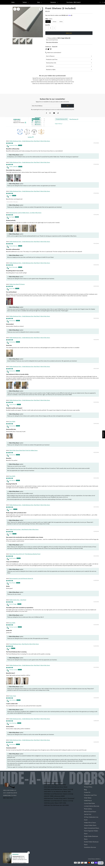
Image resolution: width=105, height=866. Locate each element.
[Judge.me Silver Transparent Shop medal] (27, 132)
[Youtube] (54, 113)
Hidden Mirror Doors (90, 822)
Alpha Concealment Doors (91, 828)
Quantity (47, 25)
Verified (30, 137)
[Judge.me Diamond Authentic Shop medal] (20, 132)
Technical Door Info (51, 63)
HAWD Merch (88, 800)
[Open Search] (100, 2)
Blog (85, 789)
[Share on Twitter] (49, 49)
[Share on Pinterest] (50, 49)
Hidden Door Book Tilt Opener (17, 284)
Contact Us (87, 792)
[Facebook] (46, 113)
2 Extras (54, 21)
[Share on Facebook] (46, 49)
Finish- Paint (12, 696)
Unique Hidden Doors (90, 825)
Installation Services (90, 847)
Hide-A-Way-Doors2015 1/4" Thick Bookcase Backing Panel (24, 554)
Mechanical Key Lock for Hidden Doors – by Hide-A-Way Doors (25, 212)
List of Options (50, 66)
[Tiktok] (58, 113)
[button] (38, 117)
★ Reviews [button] (103, 434)
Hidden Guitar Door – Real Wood (17, 599)
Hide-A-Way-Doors (18, 863)
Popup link (54, 46)
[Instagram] (50, 113)
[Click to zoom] (40, 9)
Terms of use (88, 784)
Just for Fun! (87, 814)
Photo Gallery (88, 809)
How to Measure (50, 56)
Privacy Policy (88, 787)
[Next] (18, 9)
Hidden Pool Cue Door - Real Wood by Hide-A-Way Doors (23, 529)
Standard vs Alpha (50, 69)
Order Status (87, 798)
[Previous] (14, 9)
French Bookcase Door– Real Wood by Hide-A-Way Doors (24, 644)
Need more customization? (54, 52)
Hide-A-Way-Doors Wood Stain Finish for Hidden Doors (23, 450)
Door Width (12, 421)
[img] (20, 120)
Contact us (48, 46)
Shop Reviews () (73, 119)
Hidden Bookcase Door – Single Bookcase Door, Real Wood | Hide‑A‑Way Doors (29, 141)
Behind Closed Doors (90, 811)
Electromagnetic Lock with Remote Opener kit (21, 578)
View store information (52, 42)
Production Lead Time (51, 59)
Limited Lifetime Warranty (91, 806)
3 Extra (60, 21)
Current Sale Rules (89, 803)
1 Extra (48, 21)
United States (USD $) (94, 859)
